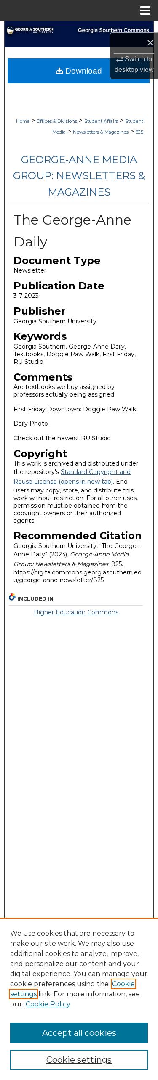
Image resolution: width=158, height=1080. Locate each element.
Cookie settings (79, 1060)
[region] (79, 999)
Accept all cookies (79, 1033)
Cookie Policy (48, 1004)
